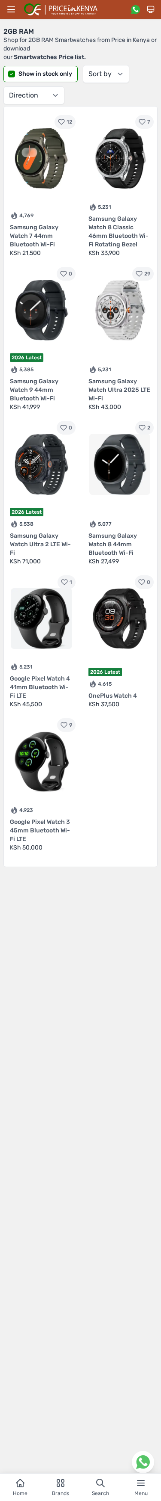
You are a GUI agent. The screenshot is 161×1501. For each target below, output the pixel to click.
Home (20, 1493)
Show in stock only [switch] (45, 73)
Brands (60, 1493)
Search (100, 1493)
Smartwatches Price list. (50, 57)
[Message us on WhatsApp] (135, 9)
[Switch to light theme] (151, 9)
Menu (141, 1493)
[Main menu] (11, 9)
